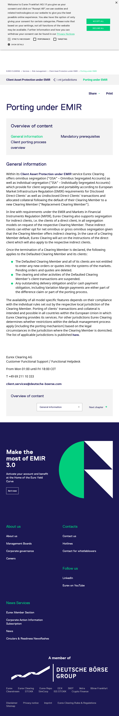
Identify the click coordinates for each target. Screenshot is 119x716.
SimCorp (44, 691)
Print (109, 93)
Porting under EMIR (95, 79)
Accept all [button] (98, 21)
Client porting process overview (28, 145)
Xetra (82, 688)
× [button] (116, 3)
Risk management (39, 71)
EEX (60, 688)
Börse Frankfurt (99, 688)
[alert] (59, 25)
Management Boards (19, 543)
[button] (9, 39)
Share (93, 93)
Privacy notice (31, 702)
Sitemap (10, 706)
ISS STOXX (60, 691)
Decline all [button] (98, 28)
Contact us (69, 536)
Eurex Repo (46, 688)
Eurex (9, 688)
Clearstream (13, 691)
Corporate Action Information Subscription (24, 621)
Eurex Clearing (13, 71)
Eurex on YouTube (74, 585)
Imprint (48, 702)
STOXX (29, 691)
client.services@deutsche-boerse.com (34, 384)
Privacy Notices (66, 33)
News (9, 631)
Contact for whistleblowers (79, 551)
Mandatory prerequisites (80, 136)
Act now (12, 491)
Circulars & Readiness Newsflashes (27, 638)
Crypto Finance (80, 691)
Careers (10, 558)
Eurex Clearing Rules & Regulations (77, 702)
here (76, 335)
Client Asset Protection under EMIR (63, 71)
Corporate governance (20, 551)
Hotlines (68, 543)
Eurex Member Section (20, 612)
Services (26, 71)
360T (71, 688)
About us (11, 536)
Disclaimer (12, 702)
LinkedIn (68, 578)
